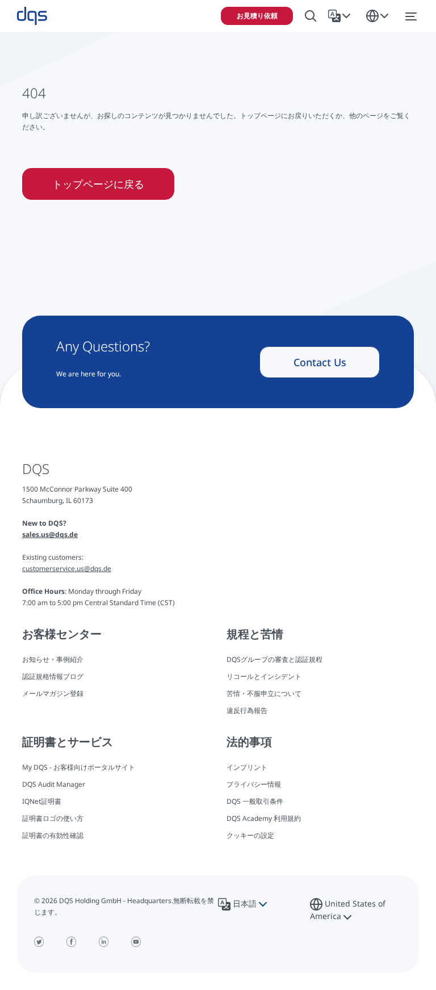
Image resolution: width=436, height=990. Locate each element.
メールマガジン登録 (52, 693)
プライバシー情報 (254, 784)
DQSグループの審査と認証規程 (274, 659)
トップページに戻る (98, 184)
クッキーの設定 (250, 836)
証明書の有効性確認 (52, 835)
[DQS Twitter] (39, 941)
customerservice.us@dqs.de (66, 568)
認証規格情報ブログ (52, 676)
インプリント (247, 767)
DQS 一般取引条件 (255, 801)
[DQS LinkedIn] (103, 941)
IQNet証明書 (41, 801)
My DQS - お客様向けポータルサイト (78, 767)
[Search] (310, 16)
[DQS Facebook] (71, 941)
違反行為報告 (247, 710)
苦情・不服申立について (264, 693)
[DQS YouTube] (136, 941)
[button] (341, 16)
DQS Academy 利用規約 (264, 818)
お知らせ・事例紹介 (52, 659)
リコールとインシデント (264, 676)
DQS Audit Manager (53, 784)
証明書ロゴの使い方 (52, 818)
